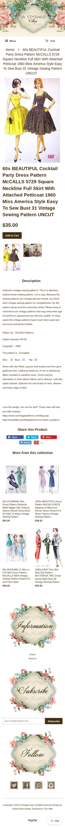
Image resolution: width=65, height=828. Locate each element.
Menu (12, 41)
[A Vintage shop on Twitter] (14, 789)
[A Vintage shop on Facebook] (26, 789)
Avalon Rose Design (21, 809)
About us (32, 658)
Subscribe (54, 721)
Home (10, 49)
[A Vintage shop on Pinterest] (38, 789)
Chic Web (48, 809)
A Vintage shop (27, 805)
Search (32, 654)
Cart (52, 41)
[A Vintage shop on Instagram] (51, 789)
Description (31, 281)
